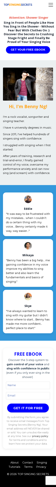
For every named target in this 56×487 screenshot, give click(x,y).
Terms (28, 467)
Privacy (41, 467)
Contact (27, 462)
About (14, 462)
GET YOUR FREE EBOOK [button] (28, 49)
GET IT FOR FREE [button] (28, 408)
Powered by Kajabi (28, 479)
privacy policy (40, 436)
